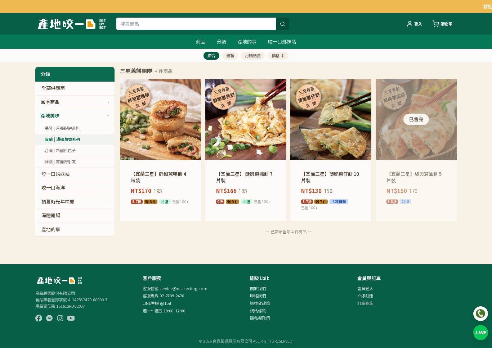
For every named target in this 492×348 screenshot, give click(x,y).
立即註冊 (365, 295)
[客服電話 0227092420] (480, 313)
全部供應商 (53, 87)
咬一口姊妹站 (282, 41)
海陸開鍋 (50, 215)
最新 (230, 55)
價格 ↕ (278, 55)
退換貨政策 (260, 303)
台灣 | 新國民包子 (60, 150)
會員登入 (365, 288)
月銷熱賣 (253, 55)
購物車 (446, 24)
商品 (200, 41)
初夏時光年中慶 (57, 201)
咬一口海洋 (53, 187)
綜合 (211, 55)
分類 (221, 41)
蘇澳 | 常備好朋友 (60, 161)
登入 (418, 24)
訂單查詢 (365, 303)
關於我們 (258, 288)
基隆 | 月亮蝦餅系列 (62, 128)
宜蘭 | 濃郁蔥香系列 (62, 139)
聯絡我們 (258, 295)
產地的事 (247, 41)
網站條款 (258, 310)
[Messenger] (49, 318)
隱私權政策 (260, 318)
